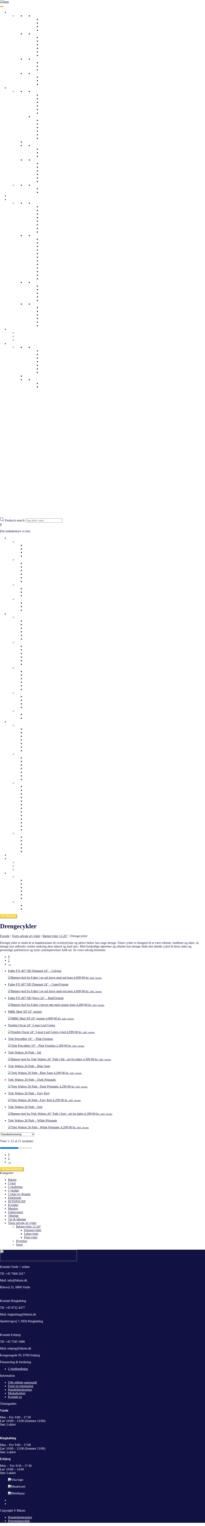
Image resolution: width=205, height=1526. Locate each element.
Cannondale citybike (53, 206)
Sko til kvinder (25, 667)
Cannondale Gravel (52, 268)
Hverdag (37, 15)
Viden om (38, 379)
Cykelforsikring (18, 1369)
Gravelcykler (48, 66)
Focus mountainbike (53, 278)
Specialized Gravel (52, 250)
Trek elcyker (48, 293)
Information (15, 343)
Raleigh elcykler (34, 804)
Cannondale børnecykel (55, 307)
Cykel (12, 1183)
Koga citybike (49, 217)
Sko (34, 116)
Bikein (12, 1179)
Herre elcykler (33, 566)
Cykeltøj (13, 87)
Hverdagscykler (42, 203)
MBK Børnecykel (51, 322)
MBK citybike (49, 221)
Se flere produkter (12, 1169)
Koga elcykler (33, 829)
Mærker (13, 1208)
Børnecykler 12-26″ (28, 599)
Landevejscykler (50, 62)
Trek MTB (47, 246)
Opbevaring (15, 1212)
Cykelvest (46, 105)
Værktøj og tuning (27, 340)
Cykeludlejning (25, 336)
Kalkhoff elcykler (51, 289)
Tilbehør (13, 1215)
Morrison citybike (51, 224)
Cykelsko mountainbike (55, 123)
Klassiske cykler (50, 23)
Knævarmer (47, 174)
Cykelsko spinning (52, 134)
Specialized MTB (51, 257)
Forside (4, 936)
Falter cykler (48, 214)
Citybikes (46, 19)
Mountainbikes (49, 69)
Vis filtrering (8, 916)
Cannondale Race (51, 271)
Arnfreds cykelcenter (53, 365)
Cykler (12, 12)
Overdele (38, 91)
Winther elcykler (50, 296)
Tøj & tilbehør (17, 1219)
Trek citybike (48, 232)
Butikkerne (39, 347)
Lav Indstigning (50, 37)
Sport (35, 59)
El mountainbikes (51, 44)
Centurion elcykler (51, 300)
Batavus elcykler (34, 790)
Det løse (37, 159)
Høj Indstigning (50, 41)
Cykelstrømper (49, 177)
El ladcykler (47, 51)
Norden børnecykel (52, 314)
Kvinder (13, 1205)
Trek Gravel (47, 239)
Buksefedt (46, 181)
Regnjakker (47, 102)
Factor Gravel (48, 260)
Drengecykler (48, 80)
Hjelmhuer (46, 152)
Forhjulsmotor (49, 55)
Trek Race (46, 242)
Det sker (13, 855)
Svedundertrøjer (50, 109)
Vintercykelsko (49, 138)
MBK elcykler (33, 826)
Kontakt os (47, 368)
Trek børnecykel (50, 311)
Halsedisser (47, 156)
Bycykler (46, 26)
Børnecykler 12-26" (44, 73)
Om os (44, 350)
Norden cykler (49, 228)
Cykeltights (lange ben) (54, 192)
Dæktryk (45, 383)
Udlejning (14, 329)
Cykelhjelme (16, 196)
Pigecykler (46, 77)
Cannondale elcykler (37, 797)
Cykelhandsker (49, 163)
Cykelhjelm (15, 1187)
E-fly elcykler (32, 786)
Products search (15, 520)
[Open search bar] (2, 515)
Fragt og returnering (20, 1386)
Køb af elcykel (33, 909)
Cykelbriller (47, 149)
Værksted (46, 372)
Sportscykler (24, 754)
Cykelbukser (40, 185)
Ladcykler (46, 30)
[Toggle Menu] (1, 6)
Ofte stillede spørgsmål (54, 358)
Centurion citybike (51, 210)
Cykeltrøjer (47, 98)
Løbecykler (47, 84)
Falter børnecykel (51, 318)
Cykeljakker (47, 95)
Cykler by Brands (19, 199)
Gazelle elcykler (50, 286)
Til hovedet (39, 145)
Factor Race (47, 264)
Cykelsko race (49, 131)
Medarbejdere (48, 354)
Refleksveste (48, 113)
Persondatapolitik (19, 1521)
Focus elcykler (33, 811)
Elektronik (14, 1197)
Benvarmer (47, 170)
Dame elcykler (33, 563)
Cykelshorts (47, 188)
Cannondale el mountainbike (42, 772)
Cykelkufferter (25, 332)
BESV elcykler (33, 793)
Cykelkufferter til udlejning (33, 862)
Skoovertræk (48, 167)
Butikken (22, 876)
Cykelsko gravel (50, 127)
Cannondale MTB (51, 275)
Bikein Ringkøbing (52, 361)
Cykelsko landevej (51, 120)
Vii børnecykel (49, 325)
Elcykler (37, 33)
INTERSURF (17, 1201)
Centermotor (48, 48)
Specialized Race (51, 253)
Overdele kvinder (27, 617)
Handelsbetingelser (20, 1389)
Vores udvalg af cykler (26, 936)
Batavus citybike (34, 729)
